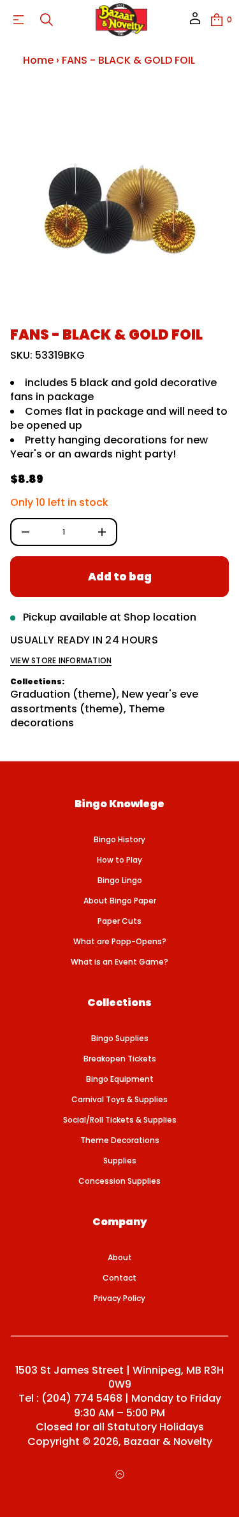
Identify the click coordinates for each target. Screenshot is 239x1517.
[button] (47, 20)
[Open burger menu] (18, 20)
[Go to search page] (47, 20)
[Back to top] (120, 1474)
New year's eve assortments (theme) (104, 701)
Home (38, 60)
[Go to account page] (195, 22)
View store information (61, 661)
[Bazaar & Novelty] (122, 19)
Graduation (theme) (63, 694)
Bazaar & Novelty (168, 1442)
